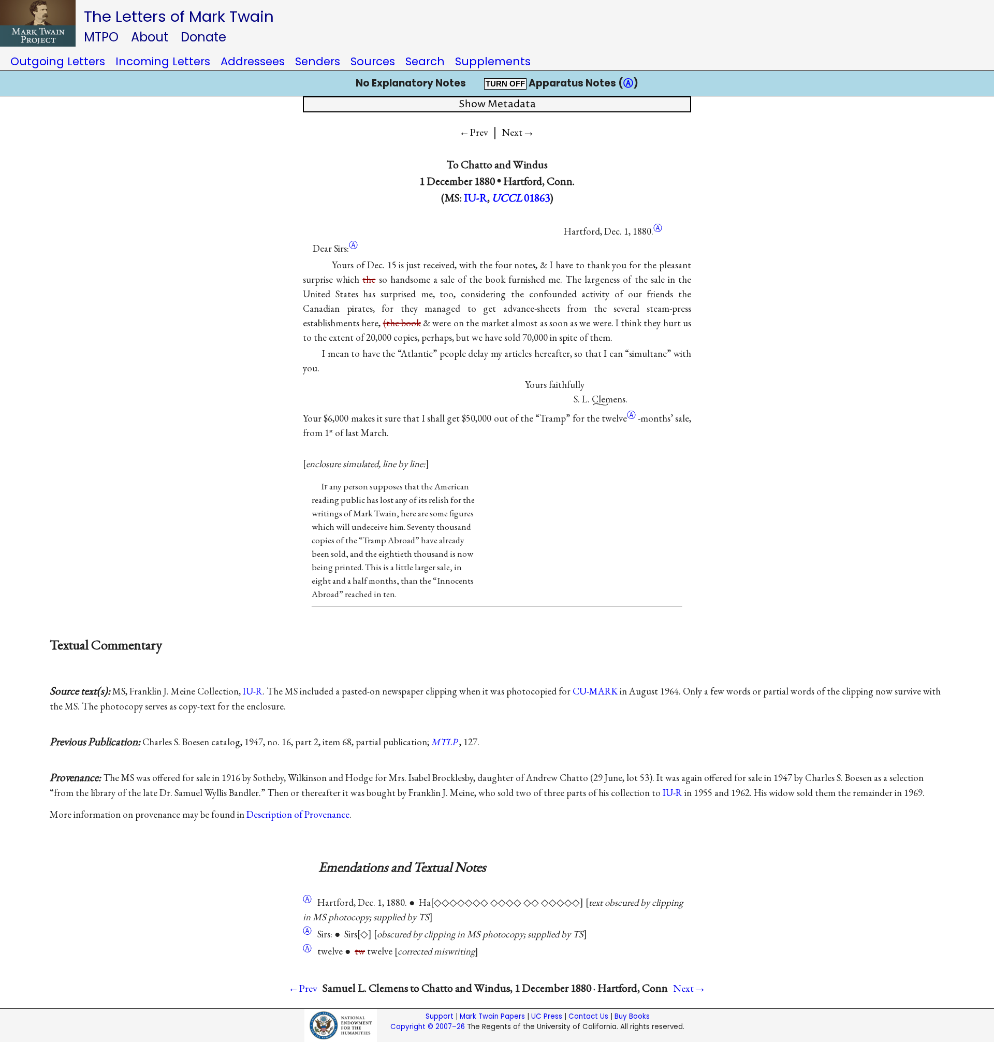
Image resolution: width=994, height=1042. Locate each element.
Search (425, 61)
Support (440, 1016)
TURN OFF (505, 84)
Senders (317, 61)
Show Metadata (497, 104)
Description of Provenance (297, 814)
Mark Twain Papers (492, 1016)
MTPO (101, 37)
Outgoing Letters (57, 61)
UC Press (546, 1016)
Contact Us (588, 1016)
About (149, 37)
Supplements (493, 61)
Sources (372, 61)
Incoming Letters (162, 61)
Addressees (253, 61)
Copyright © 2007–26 (427, 1027)
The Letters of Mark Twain (179, 16)
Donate (203, 37)
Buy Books (632, 1016)
